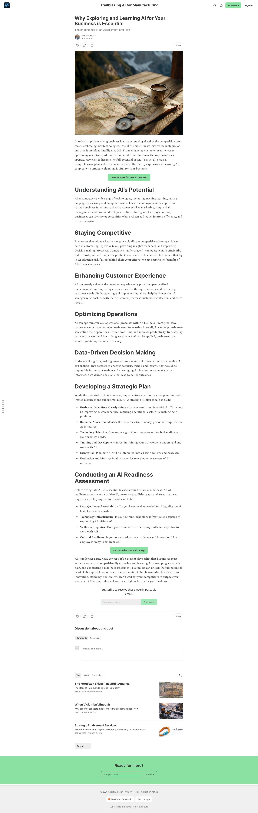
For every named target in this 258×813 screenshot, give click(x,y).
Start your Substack (121, 799)
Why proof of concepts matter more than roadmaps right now (106, 708)
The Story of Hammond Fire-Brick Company (97, 687)
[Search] (215, 5)
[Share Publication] (221, 5)
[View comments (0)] (85, 45)
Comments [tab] (81, 638)
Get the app (144, 799)
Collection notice (149, 791)
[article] (129, 690)
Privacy (128, 791)
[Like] (78, 45)
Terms (136, 791)
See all (80, 745)
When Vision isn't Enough (92, 704)
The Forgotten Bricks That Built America (102, 683)
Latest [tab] (86, 675)
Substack (114, 806)
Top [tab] (78, 675)
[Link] (70, 189)
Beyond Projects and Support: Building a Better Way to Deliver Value (110, 729)
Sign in (249, 5)
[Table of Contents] (3, 406)
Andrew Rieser (89, 35)
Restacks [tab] (94, 638)
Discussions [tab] (97, 675)
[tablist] (87, 638)
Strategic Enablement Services (96, 725)
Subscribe (233, 5)
